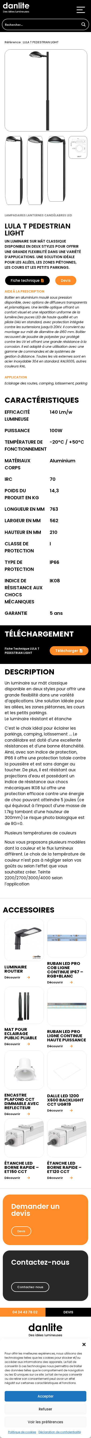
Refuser (45, 1409)
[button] (84, 1344)
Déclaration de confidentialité (59, 1432)
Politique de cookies (22, 1432)
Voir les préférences (45, 1422)
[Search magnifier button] (83, 24)
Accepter (46, 1396)
